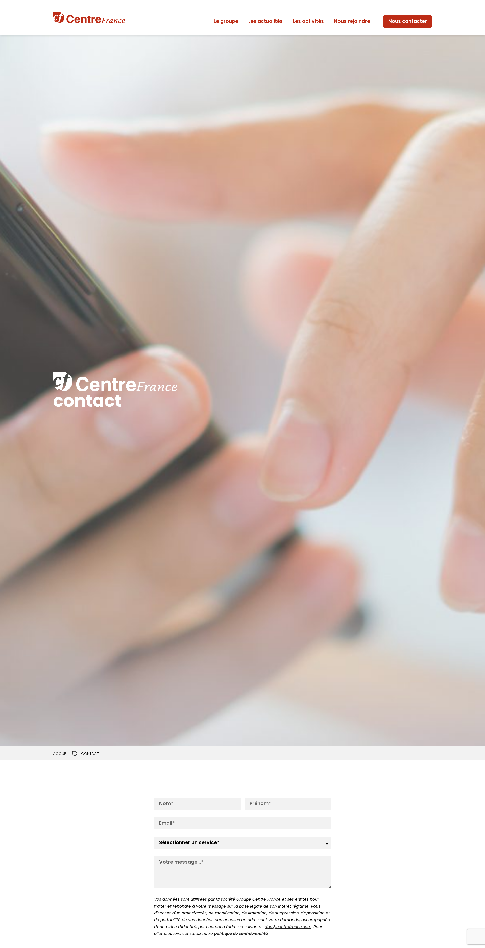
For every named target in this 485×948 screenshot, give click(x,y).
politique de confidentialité (241, 933)
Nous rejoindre (352, 21)
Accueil (60, 754)
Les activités (308, 21)
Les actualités (265, 21)
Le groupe (226, 21)
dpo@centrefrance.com (288, 926)
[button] (407, 21)
